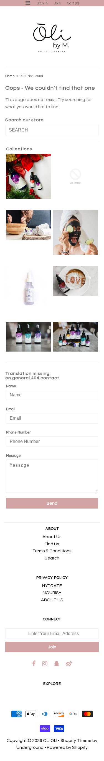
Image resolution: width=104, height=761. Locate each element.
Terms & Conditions (52, 551)
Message (13, 456)
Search (52, 558)
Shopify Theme (76, 740)
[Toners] (28, 337)
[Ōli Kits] (75, 337)
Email (10, 409)
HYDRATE (52, 586)
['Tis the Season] (28, 176)
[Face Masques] (75, 232)
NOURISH (52, 592)
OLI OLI (50, 740)
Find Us (52, 544)
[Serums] (75, 281)
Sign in (42, 3)
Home (10, 76)
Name (11, 386)
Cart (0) (73, 3)
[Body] (75, 176)
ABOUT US (52, 600)
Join (57, 3)
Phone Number (18, 432)
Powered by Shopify (67, 747)
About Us (52, 537)
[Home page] (28, 288)
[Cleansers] (28, 225)
